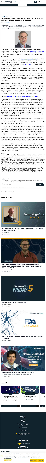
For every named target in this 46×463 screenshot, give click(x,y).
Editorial (23, 417)
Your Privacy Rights (23, 427)
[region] (23, 457)
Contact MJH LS (23, 421)
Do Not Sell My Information (23, 423)
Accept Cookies (33, 460)
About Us (23, 415)
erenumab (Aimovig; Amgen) (37, 51)
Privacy (23, 425)
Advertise (23, 420)
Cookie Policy (8, 458)
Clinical (2, 191)
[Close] (44, 454)
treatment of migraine (27, 64)
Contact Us (23, 419)
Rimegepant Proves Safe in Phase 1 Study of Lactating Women (22, 96)
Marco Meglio (6, 232)
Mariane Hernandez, (7, 374)
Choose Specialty (22, 4)
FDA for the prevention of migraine (29, 59)
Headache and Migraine (10, 191)
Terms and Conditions (23, 424)
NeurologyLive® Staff (8, 269)
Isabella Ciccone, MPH (8, 304)
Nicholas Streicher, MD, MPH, (17, 374)
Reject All (41, 460)
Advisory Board (23, 416)
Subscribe (39, 184)
